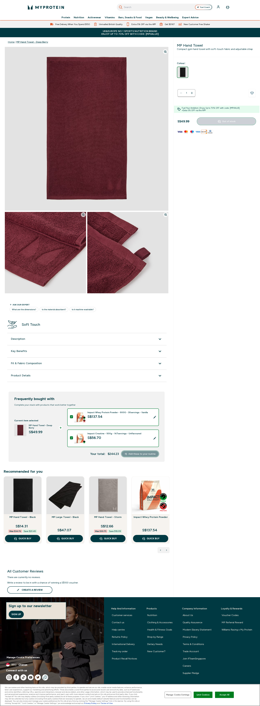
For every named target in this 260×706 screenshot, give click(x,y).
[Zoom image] (165, 51)
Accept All (224, 695)
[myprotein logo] (46, 7)
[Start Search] (121, 7)
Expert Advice (190, 17)
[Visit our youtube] (31, 677)
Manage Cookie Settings (178, 695)
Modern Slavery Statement (197, 629)
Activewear (94, 17)
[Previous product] (161, 550)
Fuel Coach (205, 7)
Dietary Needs (155, 644)
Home (11, 42)
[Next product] (167, 550)
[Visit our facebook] (16, 677)
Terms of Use (107, 703)
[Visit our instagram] (9, 677)
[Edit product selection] (154, 417)
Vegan (149, 17)
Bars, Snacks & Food (130, 17)
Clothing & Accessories (160, 622)
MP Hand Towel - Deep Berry (32, 42)
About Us (188, 615)
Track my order (120, 651)
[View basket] (227, 7)
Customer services (122, 615)
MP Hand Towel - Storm (108, 517)
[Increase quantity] (192, 93)
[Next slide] (169, 516)
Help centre (118, 629)
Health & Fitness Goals (159, 629)
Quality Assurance (192, 622)
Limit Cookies (203, 695)
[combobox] (165, 7)
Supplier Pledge (191, 673)
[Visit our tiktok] (23, 677)
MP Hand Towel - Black (22, 517)
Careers (187, 666)
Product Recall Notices (124, 658)
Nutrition (79, 17)
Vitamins (110, 17)
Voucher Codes (230, 615)
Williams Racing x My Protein (237, 629)
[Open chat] (45, 677)
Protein (66, 17)
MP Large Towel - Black (65, 517)
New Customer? (156, 651)
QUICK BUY (25, 538)
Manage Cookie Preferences (23, 657)
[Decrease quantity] (181, 93)
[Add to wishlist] (252, 93)
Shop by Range (155, 637)
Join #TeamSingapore (194, 658)
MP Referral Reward (232, 622)
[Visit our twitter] (38, 677)
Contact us (118, 622)
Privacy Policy (190, 637)
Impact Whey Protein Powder (151, 517)
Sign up (16, 614)
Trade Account (191, 651)
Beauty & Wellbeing (167, 17)
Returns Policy (119, 637)
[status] (186, 93)
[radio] (182, 72)
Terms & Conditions (193, 644)
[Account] (218, 7)
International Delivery (123, 644)
